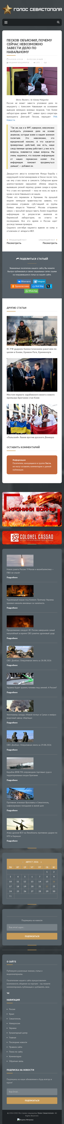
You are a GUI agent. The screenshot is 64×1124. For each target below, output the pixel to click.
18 (18, 886)
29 (47, 891)
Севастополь (15, 1018)
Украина (12, 1028)
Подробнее (12, 577)
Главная (12, 1037)
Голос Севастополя (46, 1113)
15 (47, 881)
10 (10, 881)
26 (25, 891)
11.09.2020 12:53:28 (15, 59)
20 (32, 886)
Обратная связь (16, 1061)
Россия (32, 59)
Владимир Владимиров (18, 63)
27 (32, 891)
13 (32, 881)
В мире (40, 59)
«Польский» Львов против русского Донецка (30, 437)
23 (54, 886)
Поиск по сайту (16, 1051)
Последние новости (18, 1042)
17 (10, 886)
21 (40, 886)
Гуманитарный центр (18, 1032)
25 (18, 891)
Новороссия (14, 1023)
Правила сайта (15, 1047)
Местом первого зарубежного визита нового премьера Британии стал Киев (31, 396)
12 (25, 881)
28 (40, 891)
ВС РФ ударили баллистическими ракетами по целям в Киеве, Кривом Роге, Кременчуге (32, 350)
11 (18, 881)
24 (10, 891)
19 (25, 886)
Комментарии (15, 1056)
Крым (11, 1014)
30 (54, 891)
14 (40, 881)
